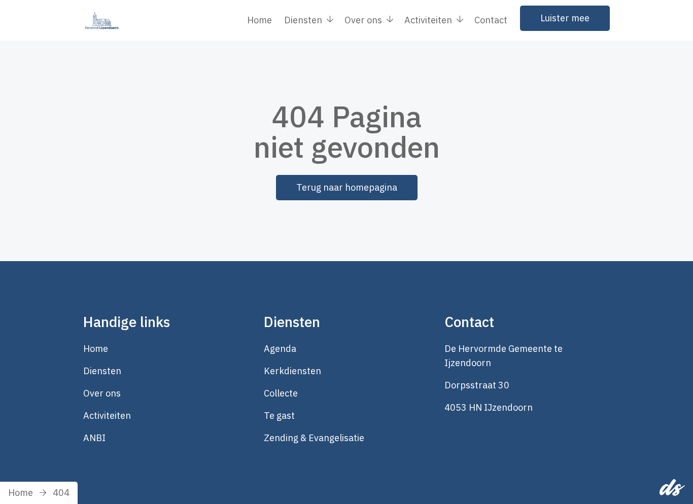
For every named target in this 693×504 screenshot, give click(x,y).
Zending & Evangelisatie (314, 438)
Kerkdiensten (292, 371)
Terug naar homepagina (346, 187)
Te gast (279, 415)
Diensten (102, 371)
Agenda (280, 348)
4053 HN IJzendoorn (488, 407)
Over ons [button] (363, 20)
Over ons (102, 393)
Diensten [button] (303, 20)
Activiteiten (107, 415)
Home (259, 20)
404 (61, 492)
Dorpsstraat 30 (476, 385)
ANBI (94, 438)
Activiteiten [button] (428, 20)
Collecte (281, 393)
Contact (490, 20)
